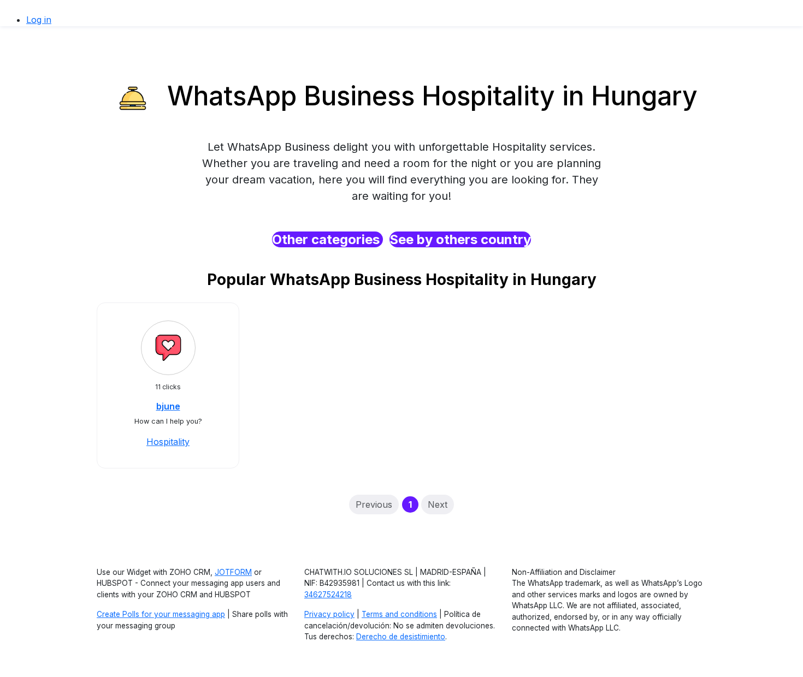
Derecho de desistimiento (400, 636)
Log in (38, 19)
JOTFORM (233, 572)
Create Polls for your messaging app (161, 614)
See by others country (460, 239)
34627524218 (328, 594)
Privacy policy (329, 614)
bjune (168, 406)
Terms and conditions (399, 614)
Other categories (327, 239)
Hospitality (168, 441)
